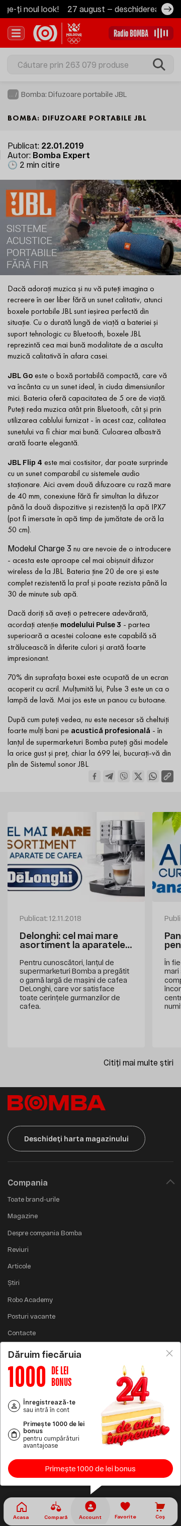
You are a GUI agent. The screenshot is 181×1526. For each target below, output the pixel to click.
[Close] (169, 1353)
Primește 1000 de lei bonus (90, 1468)
